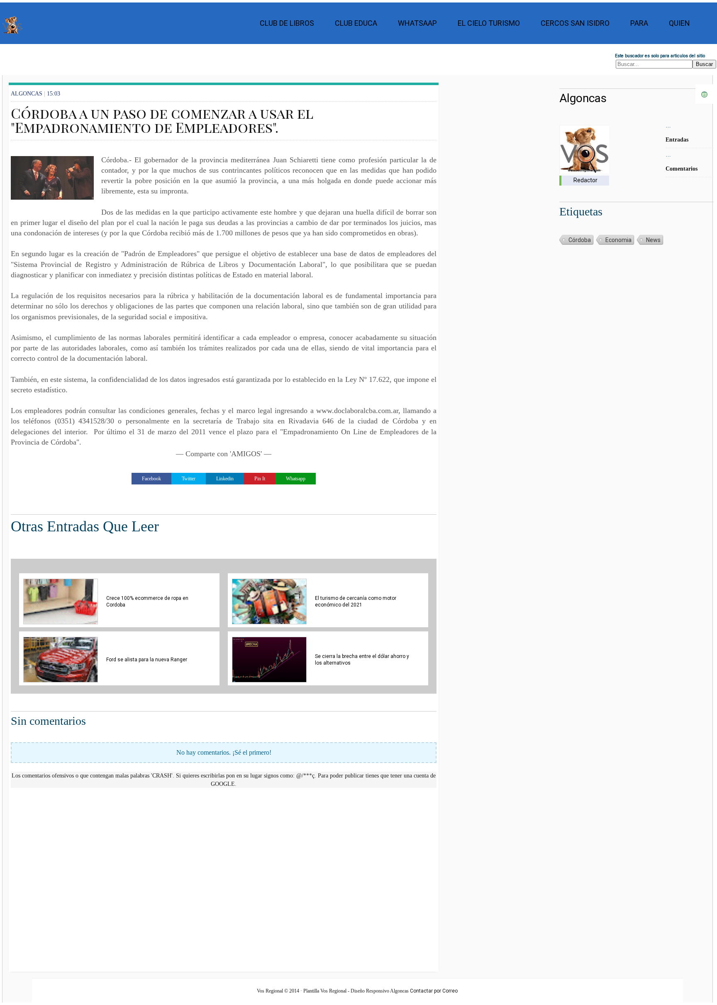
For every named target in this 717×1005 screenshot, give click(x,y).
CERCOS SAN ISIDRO (575, 23)
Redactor (585, 180)
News (653, 240)
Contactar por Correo (434, 991)
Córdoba (579, 240)
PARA (639, 23)
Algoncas (583, 98)
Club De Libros (287, 23)
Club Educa (356, 23)
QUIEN (679, 23)
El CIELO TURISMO (489, 23)
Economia (618, 240)
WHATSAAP (417, 23)
